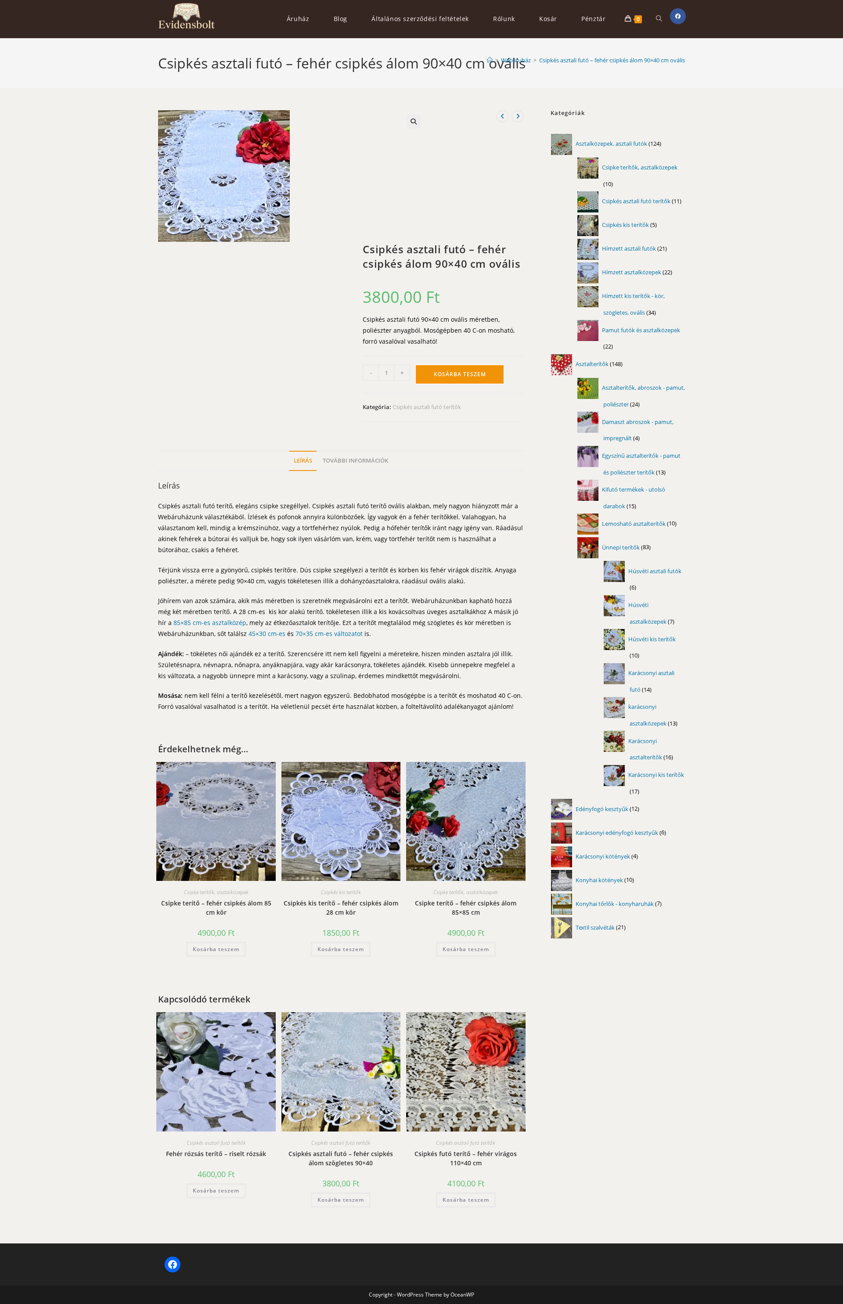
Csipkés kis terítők (341, 892)
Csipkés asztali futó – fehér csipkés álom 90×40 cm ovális (612, 60)
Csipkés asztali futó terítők (427, 407)
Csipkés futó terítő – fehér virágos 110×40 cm (465, 1158)
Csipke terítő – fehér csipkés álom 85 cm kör (216, 907)
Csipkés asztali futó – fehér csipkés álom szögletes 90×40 (340, 1158)
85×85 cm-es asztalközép (209, 622)
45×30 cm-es (266, 633)
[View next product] (518, 116)
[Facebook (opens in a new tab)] (678, 16)
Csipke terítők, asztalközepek (216, 892)
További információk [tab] (355, 460)
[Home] (490, 60)
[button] (414, 122)
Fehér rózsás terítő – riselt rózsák (216, 1154)
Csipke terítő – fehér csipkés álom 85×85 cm (465, 907)
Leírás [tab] (303, 460)
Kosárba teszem (460, 374)
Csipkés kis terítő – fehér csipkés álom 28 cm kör (341, 907)
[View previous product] (502, 116)
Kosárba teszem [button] (216, 949)
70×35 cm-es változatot (328, 633)
